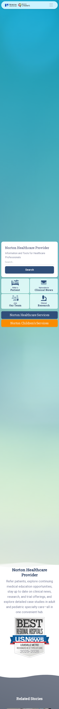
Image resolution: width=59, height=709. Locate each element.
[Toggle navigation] (51, 5)
